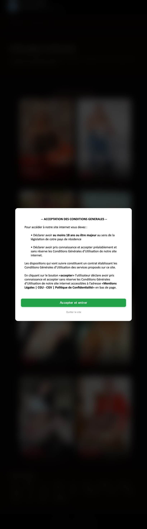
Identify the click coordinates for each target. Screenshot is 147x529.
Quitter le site (73, 312)
